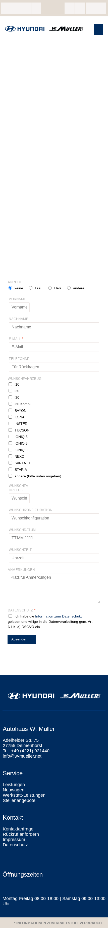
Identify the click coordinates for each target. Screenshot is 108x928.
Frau (38, 288)
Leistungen (14, 784)
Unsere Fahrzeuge (36, 8)
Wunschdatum (22, 530)
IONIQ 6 (21, 443)
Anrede (15, 282)
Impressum (14, 839)
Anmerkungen (21, 570)
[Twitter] (91, 8)
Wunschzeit (20, 550)
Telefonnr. (20, 359)
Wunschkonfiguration (30, 510)
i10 (17, 384)
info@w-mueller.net (26, 8)
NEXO (19, 456)
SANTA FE (23, 463)
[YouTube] (101, 8)
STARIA (21, 470)
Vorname (17, 299)
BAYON (20, 411)
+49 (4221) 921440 (16, 8)
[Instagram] (80, 8)
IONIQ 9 (21, 450)
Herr (57, 288)
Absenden (19, 639)
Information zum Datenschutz (58, 616)
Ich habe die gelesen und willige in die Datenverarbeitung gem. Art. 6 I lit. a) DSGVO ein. (50, 621)
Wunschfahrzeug (24, 379)
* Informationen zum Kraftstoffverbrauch (58, 923)
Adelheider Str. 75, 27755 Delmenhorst (6, 8)
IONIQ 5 (21, 437)
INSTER (21, 424)
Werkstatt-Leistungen (24, 795)
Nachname (18, 319)
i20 (17, 391)
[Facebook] (70, 8)
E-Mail (16, 339)
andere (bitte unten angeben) (38, 476)
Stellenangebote (19, 800)
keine (19, 288)
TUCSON (22, 430)
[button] (98, 29)
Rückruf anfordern (21, 834)
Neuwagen (13, 789)
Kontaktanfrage (18, 828)
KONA (19, 417)
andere (78, 288)
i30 (17, 397)
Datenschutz (21, 610)
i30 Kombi (22, 404)
